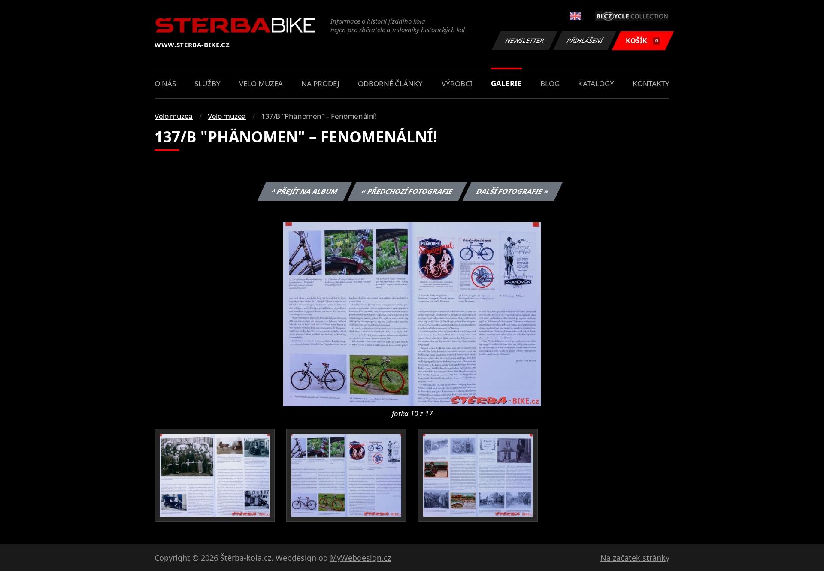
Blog (550, 83)
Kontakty (651, 83)
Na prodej (320, 83)
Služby (207, 83)
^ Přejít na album (304, 191)
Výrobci (457, 83)
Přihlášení (585, 40)
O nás (165, 83)
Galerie (506, 83)
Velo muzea (261, 83)
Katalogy (596, 83)
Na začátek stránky (635, 558)
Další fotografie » (512, 191)
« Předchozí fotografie (406, 191)
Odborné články (390, 83)
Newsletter (525, 40)
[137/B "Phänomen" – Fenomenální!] (412, 313)
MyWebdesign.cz (360, 558)
